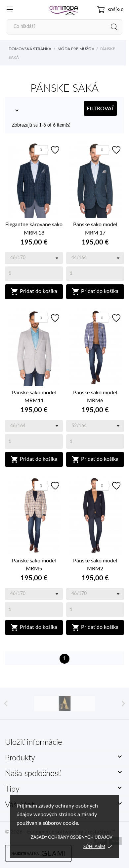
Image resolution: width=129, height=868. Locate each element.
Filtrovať (100, 108)
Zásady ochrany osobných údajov (71, 837)
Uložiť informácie (33, 742)
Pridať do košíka (34, 292)
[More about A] (64, 703)
